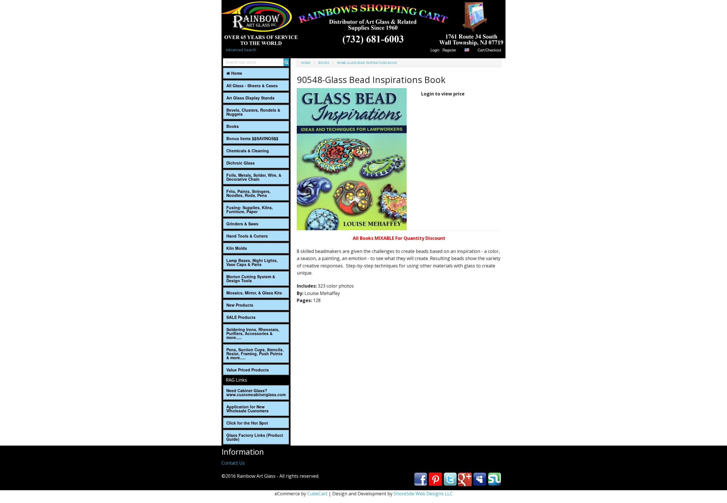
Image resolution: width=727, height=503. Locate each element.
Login (435, 50)
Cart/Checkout (489, 50)
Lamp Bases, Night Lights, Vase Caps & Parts (252, 262)
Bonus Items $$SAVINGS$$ (252, 138)
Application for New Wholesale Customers (247, 408)
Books (232, 126)
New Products (239, 305)
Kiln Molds (236, 248)
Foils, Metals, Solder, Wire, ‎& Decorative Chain (253, 177)
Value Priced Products (247, 370)
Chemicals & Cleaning (247, 150)
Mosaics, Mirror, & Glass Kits (254, 293)
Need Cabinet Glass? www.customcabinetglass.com (256, 392)
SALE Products (241, 317)
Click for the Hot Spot (247, 423)
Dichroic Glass (240, 163)
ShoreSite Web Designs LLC (423, 493)
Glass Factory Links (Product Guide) (254, 437)
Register (449, 50)
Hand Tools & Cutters (247, 236)
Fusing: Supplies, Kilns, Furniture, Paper (249, 209)
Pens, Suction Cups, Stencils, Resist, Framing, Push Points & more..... (255, 353)
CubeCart (317, 493)
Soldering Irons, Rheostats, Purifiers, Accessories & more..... (252, 333)
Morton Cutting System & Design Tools (250, 278)
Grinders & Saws (242, 223)
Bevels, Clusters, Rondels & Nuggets (253, 112)
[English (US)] (467, 50)
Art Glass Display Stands (250, 98)
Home (236, 73)
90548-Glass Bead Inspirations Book (367, 63)
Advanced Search (241, 49)
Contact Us (233, 463)
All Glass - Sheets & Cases (252, 85)
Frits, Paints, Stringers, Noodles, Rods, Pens (248, 193)
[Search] (286, 62)
